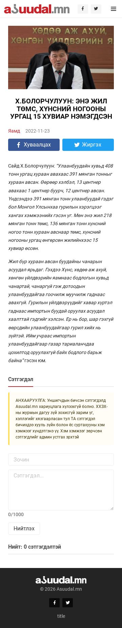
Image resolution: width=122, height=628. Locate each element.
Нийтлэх (24, 528)
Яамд (14, 131)
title (61, 616)
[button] (113, 9)
